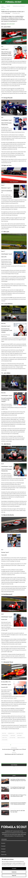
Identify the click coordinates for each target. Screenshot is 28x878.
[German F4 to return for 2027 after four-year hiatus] (5, 812)
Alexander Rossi (11, 733)
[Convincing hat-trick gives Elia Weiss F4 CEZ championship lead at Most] (5, 804)
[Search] (26, 2)
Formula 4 (3, 851)
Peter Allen (8, 13)
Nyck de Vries (4, 739)
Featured (8, 6)
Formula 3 (3, 848)
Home (2, 6)
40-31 (10, 23)
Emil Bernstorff (20, 733)
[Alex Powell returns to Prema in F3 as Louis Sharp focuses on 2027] (5, 797)
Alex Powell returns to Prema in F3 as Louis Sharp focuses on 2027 (18, 795)
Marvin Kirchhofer (21, 737)
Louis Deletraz (12, 737)
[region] (14, 867)
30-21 (13, 23)
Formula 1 (3, 843)
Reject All (14, 875)
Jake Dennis (19, 735)
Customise (14, 872)
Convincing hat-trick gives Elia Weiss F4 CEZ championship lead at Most (18, 803)
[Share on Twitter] (14, 744)
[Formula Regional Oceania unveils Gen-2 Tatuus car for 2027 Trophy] (5, 789)
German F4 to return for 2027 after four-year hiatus (17, 811)
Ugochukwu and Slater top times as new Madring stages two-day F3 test (18, 780)
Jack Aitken (12, 735)
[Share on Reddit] (15, 744)
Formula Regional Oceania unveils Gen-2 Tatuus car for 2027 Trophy (17, 788)
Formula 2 (3, 846)
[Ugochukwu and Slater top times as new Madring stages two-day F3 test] (5, 781)
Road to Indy (3, 854)
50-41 (8, 23)
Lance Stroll (4, 737)
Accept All (14, 868)
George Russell (5, 735)
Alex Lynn (4, 733)
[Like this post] (11, 744)
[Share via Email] (16, 744)
